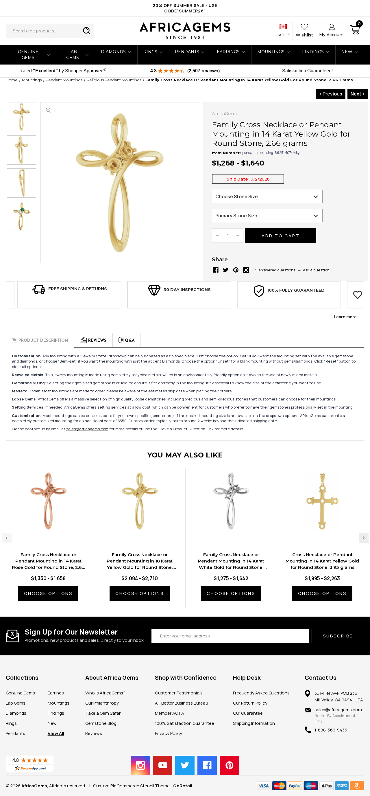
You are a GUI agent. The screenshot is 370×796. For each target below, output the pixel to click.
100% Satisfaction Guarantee (184, 723)
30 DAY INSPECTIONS (187, 289)
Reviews (93, 733)
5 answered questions (275, 270)
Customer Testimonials (179, 693)
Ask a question (316, 270)
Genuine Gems (28, 54)
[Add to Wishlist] (54, 526)
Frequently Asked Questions (261, 693)
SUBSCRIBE (338, 636)
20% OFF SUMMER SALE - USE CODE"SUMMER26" (185, 8)
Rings (150, 51)
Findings (313, 51)
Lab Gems (72, 54)
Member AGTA (169, 713)
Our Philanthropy (102, 703)
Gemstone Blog (100, 723)
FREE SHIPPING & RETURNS (77, 288)
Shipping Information (254, 723)
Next (363, 538)
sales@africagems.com (87, 428)
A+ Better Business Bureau (181, 703)
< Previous (330, 94)
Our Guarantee (248, 713)
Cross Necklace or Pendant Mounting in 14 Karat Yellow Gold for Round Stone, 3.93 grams (322, 561)
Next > (358, 94)
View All (56, 733)
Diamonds (113, 51)
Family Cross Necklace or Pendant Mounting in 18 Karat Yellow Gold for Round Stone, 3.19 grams (140, 561)
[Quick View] (43, 526)
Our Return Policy (250, 703)
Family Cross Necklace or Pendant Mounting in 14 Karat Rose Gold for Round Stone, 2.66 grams (48, 561)
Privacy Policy (168, 733)
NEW (346, 51)
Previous (6, 538)
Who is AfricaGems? (105, 693)
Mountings (270, 51)
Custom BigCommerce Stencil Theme (131, 786)
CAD (280, 35)
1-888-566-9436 (330, 730)
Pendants (187, 51)
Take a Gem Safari (103, 713)
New (52, 723)
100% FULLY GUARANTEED (296, 290)
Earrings (228, 51)
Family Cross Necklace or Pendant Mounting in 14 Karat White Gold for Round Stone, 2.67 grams (231, 561)
